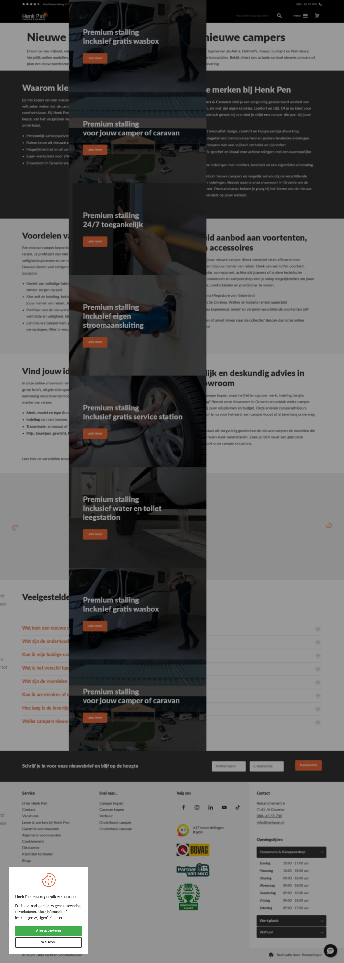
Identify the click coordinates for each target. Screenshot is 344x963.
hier (59, 918)
